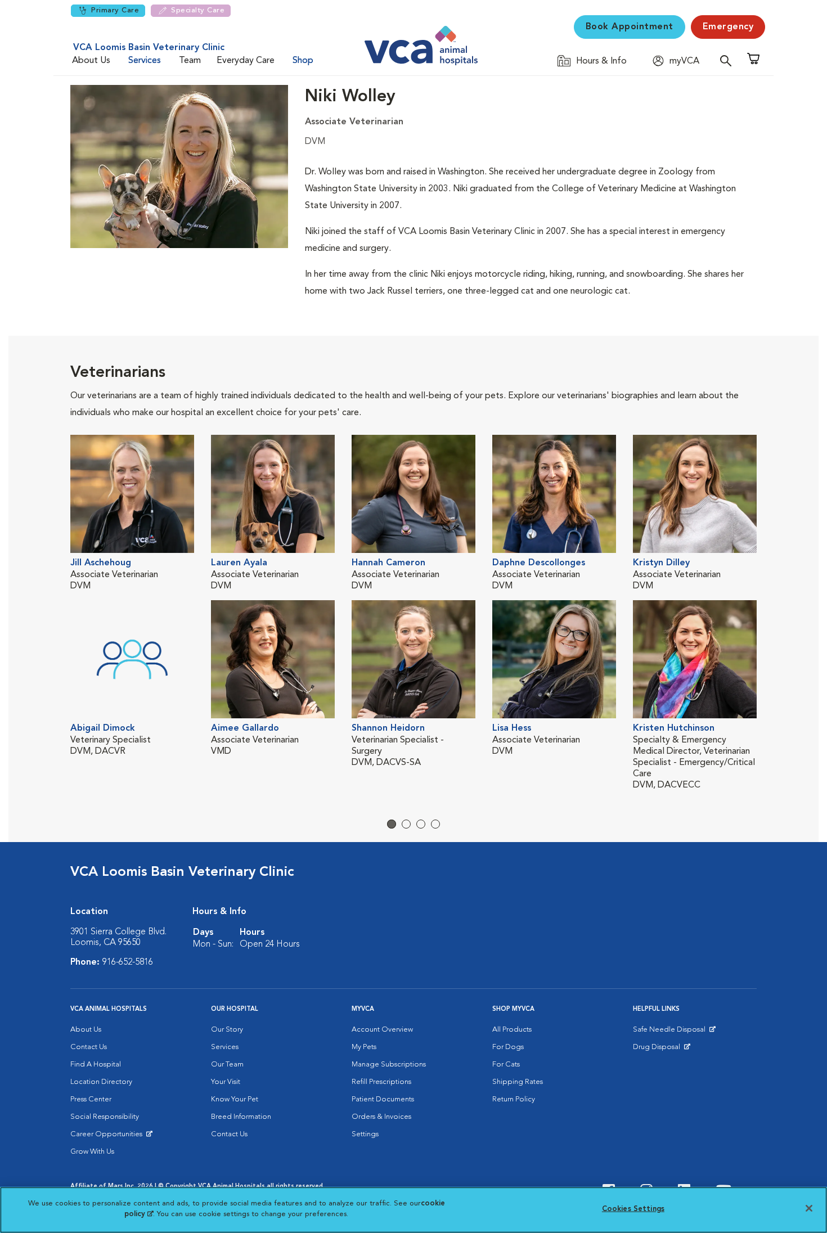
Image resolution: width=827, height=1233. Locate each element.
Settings (365, 1134)
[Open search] (728, 60)
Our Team (227, 1064)
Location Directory (101, 1082)
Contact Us (88, 1047)
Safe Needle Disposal (671, 1032)
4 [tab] (435, 824)
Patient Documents (383, 1099)
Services (144, 60)
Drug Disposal (661, 1049)
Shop (303, 60)
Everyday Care (246, 60)
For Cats (506, 1064)
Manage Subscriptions (389, 1064)
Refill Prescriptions (381, 1082)
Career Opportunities (108, 1137)
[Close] (809, 1208)
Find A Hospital (95, 1064)
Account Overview (382, 1029)
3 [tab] (420, 824)
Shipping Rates (517, 1082)
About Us (91, 60)
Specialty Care (197, 10)
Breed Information (241, 1116)
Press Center (90, 1099)
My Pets (364, 1047)
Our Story (227, 1029)
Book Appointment (629, 27)
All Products (512, 1029)
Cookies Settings (633, 1209)
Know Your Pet (234, 1099)
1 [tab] (391, 824)
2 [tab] (406, 824)
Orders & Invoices (381, 1116)
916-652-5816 (127, 962)
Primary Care (115, 10)
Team (190, 60)
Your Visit (225, 1082)
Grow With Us (92, 1151)
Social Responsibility (104, 1116)
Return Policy (513, 1099)
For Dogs (508, 1047)
